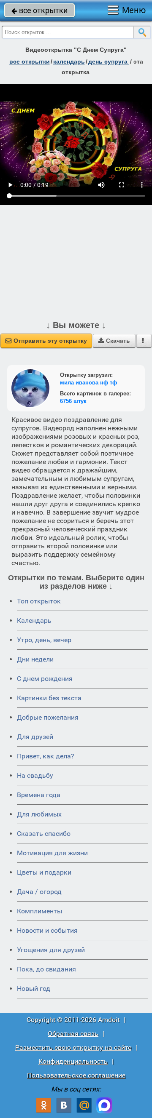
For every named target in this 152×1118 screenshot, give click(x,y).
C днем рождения (45, 679)
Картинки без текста (49, 698)
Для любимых (39, 814)
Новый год (33, 989)
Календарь (69, 61)
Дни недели (35, 659)
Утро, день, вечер (44, 640)
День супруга (108, 61)
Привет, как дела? (45, 756)
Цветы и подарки (44, 872)
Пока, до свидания (46, 969)
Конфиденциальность (73, 1061)
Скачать (114, 340)
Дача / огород (39, 892)
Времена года (38, 795)
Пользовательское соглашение (76, 1075)
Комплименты (39, 911)
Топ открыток (39, 601)
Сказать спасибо (44, 834)
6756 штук (73, 401)
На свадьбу (35, 775)
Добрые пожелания (48, 717)
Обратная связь (73, 1034)
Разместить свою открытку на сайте (73, 1047)
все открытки (39, 10)
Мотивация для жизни (52, 853)
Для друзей (35, 737)
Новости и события (47, 930)
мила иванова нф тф (88, 382)
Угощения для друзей (51, 950)
